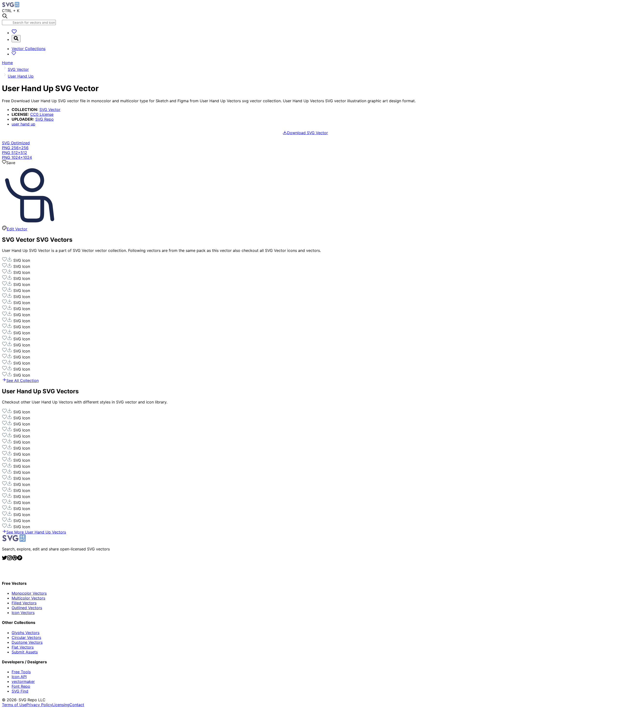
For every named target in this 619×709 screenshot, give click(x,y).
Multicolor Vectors (28, 598)
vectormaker (23, 681)
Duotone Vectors (27, 642)
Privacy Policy (39, 704)
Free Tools (21, 671)
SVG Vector (49, 109)
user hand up (23, 124)
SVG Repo (44, 119)
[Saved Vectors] (14, 32)
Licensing (60, 704)
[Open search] (16, 38)
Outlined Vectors (27, 607)
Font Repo (21, 686)
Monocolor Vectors (29, 593)
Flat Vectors (23, 647)
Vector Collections (28, 48)
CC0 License (41, 114)
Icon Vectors (23, 612)
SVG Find (20, 691)
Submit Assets (25, 652)
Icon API (19, 676)
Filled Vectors (24, 602)
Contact (76, 704)
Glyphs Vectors (25, 632)
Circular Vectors (26, 637)
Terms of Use (14, 704)
